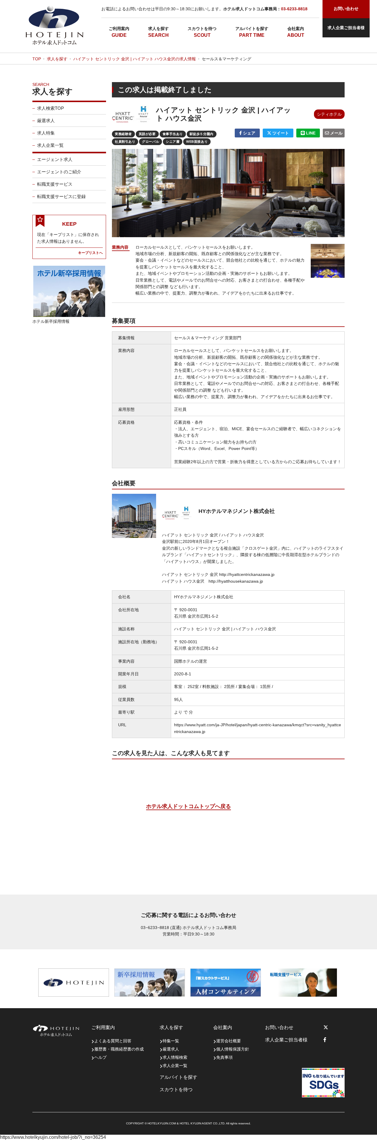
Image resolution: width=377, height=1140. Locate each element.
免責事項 (224, 1057)
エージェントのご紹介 (59, 171)
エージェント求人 (54, 159)
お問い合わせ (279, 1027)
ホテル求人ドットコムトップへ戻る (188, 806)
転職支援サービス (54, 184)
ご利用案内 (119, 28)
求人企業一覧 (50, 145)
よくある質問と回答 (112, 1040)
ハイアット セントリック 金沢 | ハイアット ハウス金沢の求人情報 (134, 58)
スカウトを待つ (202, 28)
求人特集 (46, 132)
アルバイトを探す (251, 28)
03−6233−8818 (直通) (161, 927)
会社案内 (295, 28)
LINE (310, 133)
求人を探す (158, 28)
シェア (248, 133)
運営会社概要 (228, 1040)
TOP (36, 58)
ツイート (280, 133)
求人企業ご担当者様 (346, 27)
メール (336, 133)
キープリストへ (90, 253)
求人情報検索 (175, 1057)
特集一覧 (171, 1040)
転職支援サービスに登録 (61, 196)
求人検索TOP (50, 108)
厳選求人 (46, 120)
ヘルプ (100, 1057)
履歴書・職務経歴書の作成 (119, 1049)
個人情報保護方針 (232, 1049)
